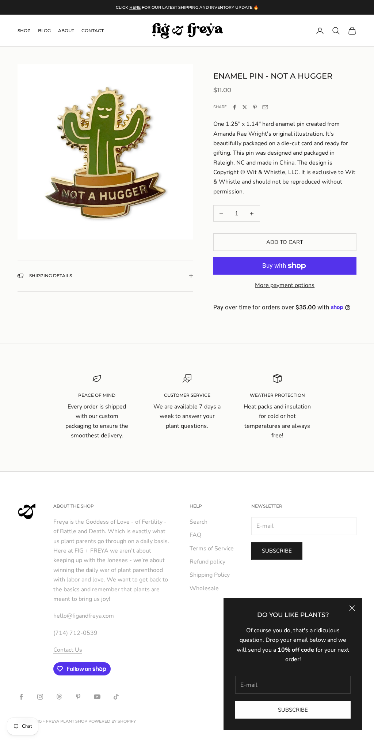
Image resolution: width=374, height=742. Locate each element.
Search (198, 522)
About (66, 30)
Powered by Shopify (112, 721)
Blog (44, 30)
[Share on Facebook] (234, 107)
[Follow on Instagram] (40, 696)
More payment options (284, 285)
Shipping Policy (210, 575)
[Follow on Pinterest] (78, 696)
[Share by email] (265, 107)
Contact (92, 30)
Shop (24, 30)
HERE (135, 7)
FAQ (195, 535)
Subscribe (293, 709)
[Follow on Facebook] (21, 696)
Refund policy (207, 562)
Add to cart (284, 242)
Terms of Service (212, 549)
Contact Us (67, 650)
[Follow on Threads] (59, 696)
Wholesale (204, 588)
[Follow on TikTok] (116, 696)
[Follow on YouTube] (97, 696)
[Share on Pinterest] (255, 107)
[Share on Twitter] (245, 107)
